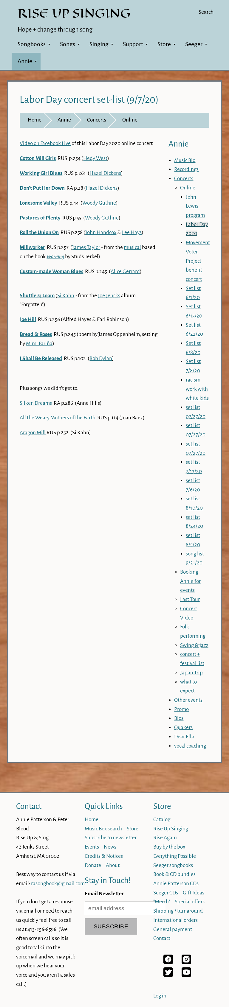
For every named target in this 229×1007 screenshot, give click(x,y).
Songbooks (32, 44)
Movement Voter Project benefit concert (198, 261)
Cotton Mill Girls (38, 158)
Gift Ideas (193, 893)
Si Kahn (65, 295)
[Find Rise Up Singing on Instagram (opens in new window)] (186, 962)
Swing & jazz (194, 645)
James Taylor (86, 247)
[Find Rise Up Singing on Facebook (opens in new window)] (168, 962)
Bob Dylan (100, 358)
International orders (175, 920)
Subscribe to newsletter (111, 838)
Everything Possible (174, 856)
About (113, 865)
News (110, 847)
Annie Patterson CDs (176, 883)
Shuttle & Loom (37, 295)
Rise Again (165, 838)
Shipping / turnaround (178, 911)
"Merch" (161, 902)
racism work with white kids (197, 389)
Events (92, 847)
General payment (172, 929)
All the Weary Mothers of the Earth (57, 418)
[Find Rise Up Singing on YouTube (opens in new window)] (186, 975)
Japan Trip (191, 673)
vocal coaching (190, 746)
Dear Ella (184, 737)
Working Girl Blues (41, 173)
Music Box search (103, 829)
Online (129, 120)
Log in (159, 996)
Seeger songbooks (173, 865)
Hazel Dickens (105, 173)
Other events (188, 700)
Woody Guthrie (99, 203)
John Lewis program (195, 206)
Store (164, 44)
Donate (93, 865)
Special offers (190, 902)
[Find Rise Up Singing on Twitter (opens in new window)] (168, 975)
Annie (25, 61)
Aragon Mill (33, 432)
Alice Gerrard (125, 271)
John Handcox (100, 232)
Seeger (193, 44)
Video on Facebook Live (45, 143)
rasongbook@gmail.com (58, 883)
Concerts (96, 120)
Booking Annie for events (190, 581)
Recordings (186, 169)
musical (132, 247)
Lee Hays (132, 232)
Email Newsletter (104, 894)
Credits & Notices (104, 856)
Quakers (183, 727)
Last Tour (190, 599)
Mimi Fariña (39, 343)
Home (34, 120)
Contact (28, 806)
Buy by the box (169, 847)
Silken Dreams (36, 403)
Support (133, 44)
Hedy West (95, 158)
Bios (178, 718)
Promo (181, 709)
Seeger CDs (165, 893)
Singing (99, 44)
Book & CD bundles (174, 874)
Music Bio (184, 160)
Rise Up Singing (170, 829)
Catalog (161, 819)
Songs (67, 44)
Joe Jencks (109, 295)
